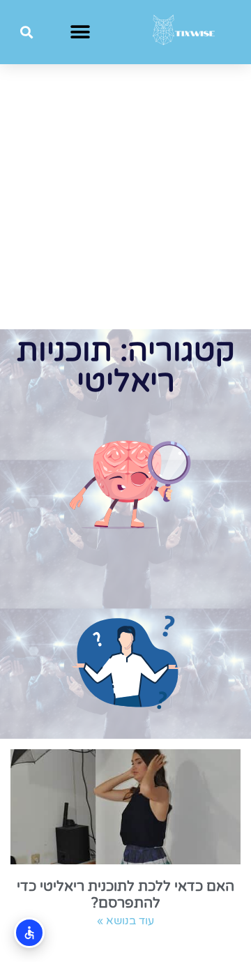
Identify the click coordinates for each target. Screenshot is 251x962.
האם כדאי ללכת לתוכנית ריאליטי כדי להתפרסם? (125, 895)
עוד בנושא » (125, 921)
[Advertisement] (125, 196)
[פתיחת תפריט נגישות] (29, 932)
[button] (80, 31)
